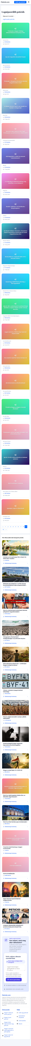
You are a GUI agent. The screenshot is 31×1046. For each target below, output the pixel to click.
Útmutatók (6, 1010)
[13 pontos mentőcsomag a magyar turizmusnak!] (15, 842)
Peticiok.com (5, 2)
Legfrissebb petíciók (8, 19)
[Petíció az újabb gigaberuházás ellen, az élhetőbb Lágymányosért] (15, 790)
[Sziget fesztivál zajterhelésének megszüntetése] (15, 894)
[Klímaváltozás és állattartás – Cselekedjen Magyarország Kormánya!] (15, 659)
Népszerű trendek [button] (8, 16)
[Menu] (28, 2)
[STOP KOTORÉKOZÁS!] (15, 868)
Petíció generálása (14, 979)
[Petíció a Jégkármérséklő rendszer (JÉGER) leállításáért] (15, 712)
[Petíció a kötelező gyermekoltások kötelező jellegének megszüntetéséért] (15, 606)
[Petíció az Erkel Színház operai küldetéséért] (15, 816)
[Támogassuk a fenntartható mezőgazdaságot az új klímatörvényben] (15, 632)
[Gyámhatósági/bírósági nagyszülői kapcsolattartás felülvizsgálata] (15, 739)
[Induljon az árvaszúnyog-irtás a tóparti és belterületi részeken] (15, 552)
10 (3, 529)
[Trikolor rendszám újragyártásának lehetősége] (15, 685)
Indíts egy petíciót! (20, 2)
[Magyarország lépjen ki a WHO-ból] (15, 765)
